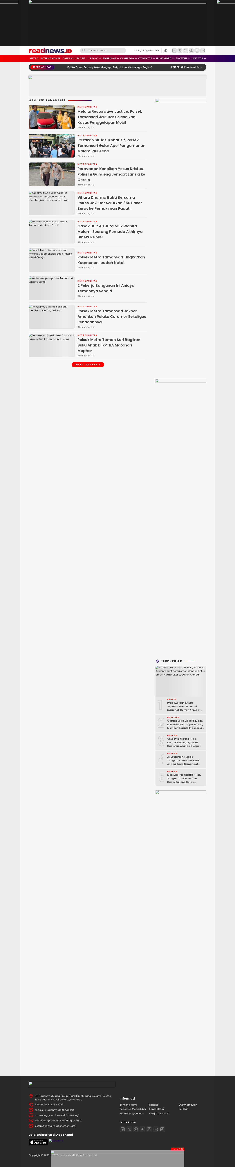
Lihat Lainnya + (88, 364)
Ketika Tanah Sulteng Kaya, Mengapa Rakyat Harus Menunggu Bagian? (91, 67)
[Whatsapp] (136, 1129)
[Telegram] (142, 1129)
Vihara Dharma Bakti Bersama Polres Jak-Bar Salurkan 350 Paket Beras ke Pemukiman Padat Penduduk (109, 206)
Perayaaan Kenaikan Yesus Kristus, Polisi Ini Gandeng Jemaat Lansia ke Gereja (111, 174)
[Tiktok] (162, 1129)
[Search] (83, 50)
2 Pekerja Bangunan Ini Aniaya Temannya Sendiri (105, 288)
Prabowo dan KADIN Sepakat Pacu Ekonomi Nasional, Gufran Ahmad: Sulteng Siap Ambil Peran (183, 708)
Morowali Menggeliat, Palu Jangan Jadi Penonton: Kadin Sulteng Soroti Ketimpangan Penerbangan (185, 780)
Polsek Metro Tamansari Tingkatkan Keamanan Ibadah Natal (111, 260)
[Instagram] (149, 1129)
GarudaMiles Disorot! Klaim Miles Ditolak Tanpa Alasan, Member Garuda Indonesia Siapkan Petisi (185, 726)
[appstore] (38, 1144)
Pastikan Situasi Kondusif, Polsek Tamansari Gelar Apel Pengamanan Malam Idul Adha (111, 145)
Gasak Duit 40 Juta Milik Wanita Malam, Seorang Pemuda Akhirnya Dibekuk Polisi (110, 232)
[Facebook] (123, 1129)
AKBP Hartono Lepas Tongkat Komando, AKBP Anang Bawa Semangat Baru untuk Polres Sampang (185, 762)
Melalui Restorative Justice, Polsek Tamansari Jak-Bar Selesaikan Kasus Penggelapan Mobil (109, 117)
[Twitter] (129, 1129)
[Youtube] (156, 1129)
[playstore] (56, 1140)
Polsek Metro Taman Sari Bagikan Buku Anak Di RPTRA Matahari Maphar (108, 345)
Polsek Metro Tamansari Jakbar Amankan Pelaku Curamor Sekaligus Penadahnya (111, 316)
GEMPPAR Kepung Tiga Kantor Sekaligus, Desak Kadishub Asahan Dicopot (184, 742)
